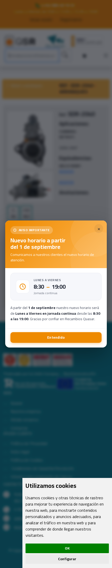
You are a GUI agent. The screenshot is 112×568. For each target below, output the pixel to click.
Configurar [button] (67, 559)
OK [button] (67, 548)
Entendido (56, 337)
